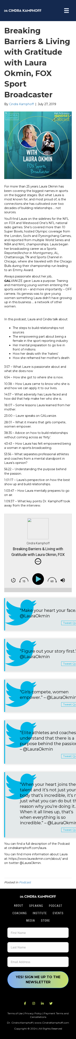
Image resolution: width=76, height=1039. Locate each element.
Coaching (19, 913)
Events (58, 913)
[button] (25, 1003)
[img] (38, 561)
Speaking (36, 905)
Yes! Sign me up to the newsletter (38, 979)
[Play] (39, 579)
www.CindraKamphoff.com (52, 1022)
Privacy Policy (33, 1013)
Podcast (25, 882)
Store (45, 920)
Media (30, 920)
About (18, 905)
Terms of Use (15, 1013)
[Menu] (66, 10)
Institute (40, 913)
